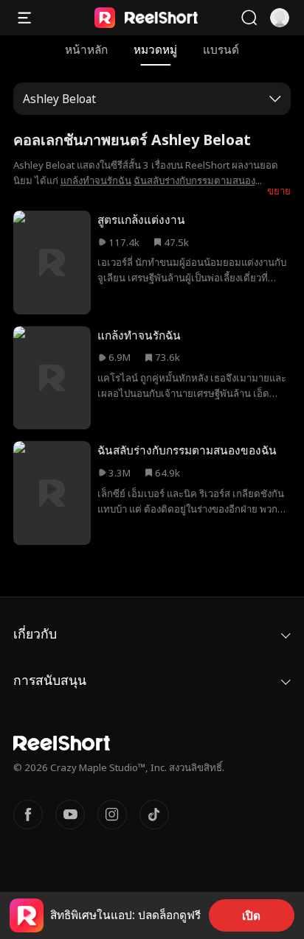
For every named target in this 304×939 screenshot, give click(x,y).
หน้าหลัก (86, 49)
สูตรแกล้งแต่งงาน (141, 220)
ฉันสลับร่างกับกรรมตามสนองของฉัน (187, 450)
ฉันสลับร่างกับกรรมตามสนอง (194, 180)
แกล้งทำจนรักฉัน (96, 180)
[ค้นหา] (248, 17)
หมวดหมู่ (155, 49)
